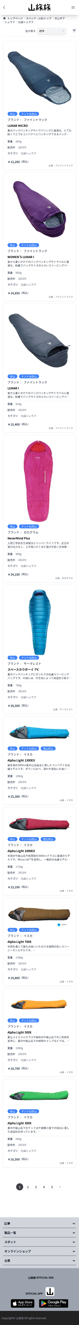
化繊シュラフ (25, 22)
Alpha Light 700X (19, 941)
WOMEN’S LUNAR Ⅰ (21, 257)
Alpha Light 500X (19, 1032)
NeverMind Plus (19, 538)
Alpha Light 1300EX (21, 760)
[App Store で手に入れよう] (23, 1303)
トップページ (15, 18)
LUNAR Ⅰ (13, 388)
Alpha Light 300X (19, 1123)
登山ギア (60, 18)
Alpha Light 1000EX (21, 851)
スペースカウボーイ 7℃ (23, 669)
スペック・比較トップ (38, 18)
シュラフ (10, 22)
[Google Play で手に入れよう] (53, 1303)
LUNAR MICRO (18, 125)
